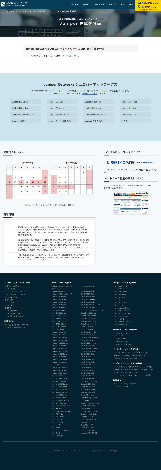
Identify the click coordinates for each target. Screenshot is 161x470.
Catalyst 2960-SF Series (60, 340)
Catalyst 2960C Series (59, 337)
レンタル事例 (9, 302)
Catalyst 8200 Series (88, 286)
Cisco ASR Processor (59, 381)
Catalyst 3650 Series (88, 354)
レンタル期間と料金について (15, 291)
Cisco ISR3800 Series (88, 318)
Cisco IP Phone (86, 408)
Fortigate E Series (120, 336)
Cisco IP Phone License (89, 411)
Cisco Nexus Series (58, 310)
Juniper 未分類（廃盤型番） (60, 120)
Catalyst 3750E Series (88, 359)
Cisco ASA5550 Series (88, 392)
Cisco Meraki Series (88, 406)
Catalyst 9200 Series (88, 294)
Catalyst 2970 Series (59, 346)
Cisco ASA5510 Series (59, 389)
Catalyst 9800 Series (88, 307)
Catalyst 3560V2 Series (89, 348)
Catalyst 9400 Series (88, 296)
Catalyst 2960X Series (88, 340)
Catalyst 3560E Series (59, 351)
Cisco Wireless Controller (90, 403)
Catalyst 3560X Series (59, 348)
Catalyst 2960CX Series (60, 343)
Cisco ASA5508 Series (88, 386)
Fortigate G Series (120, 341)
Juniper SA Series (56, 108)
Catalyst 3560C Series (88, 351)
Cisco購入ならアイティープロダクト (17, 325)
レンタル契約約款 (11, 311)
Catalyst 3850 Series (88, 362)
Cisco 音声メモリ (57, 414)
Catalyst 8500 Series (88, 291)
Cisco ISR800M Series (59, 324)
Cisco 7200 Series (87, 326)
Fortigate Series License (122, 344)
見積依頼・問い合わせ (12, 286)
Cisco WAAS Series (87, 417)
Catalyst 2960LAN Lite (88, 332)
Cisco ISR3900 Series (59, 321)
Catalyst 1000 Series (59, 302)
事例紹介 (112, 4)
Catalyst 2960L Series (88, 343)
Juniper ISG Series (20, 101)
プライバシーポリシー (12, 313)
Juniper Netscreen (93, 108)
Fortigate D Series (120, 333)
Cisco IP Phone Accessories (61, 411)
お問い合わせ (66, 56)
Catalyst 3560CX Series (60, 354)
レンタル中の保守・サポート (15, 294)
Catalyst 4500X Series (88, 367)
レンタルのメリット (12, 297)
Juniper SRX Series (93, 101)
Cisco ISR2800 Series (88, 316)
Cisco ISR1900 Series (59, 316)
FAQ (122, 4)
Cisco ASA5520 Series (88, 389)
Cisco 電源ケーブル (87, 425)
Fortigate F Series (120, 338)
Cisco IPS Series (57, 408)
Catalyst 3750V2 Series (60, 359)
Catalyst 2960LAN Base (60, 335)
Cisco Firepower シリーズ (60, 400)
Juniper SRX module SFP (23, 114)
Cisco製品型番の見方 (121, 386)
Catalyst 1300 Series (59, 305)
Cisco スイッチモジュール (60, 422)
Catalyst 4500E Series (88, 365)
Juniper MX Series (20, 108)
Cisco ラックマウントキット (61, 430)
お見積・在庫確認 (89, 93)
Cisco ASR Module (87, 378)
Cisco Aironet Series (59, 403)
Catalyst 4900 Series (59, 370)
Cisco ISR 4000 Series (88, 321)
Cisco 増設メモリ (57, 427)
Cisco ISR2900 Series (59, 318)
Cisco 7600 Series (87, 329)
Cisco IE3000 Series (58, 365)
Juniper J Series (129, 108)
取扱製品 (86, 4)
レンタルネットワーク (67, 451)
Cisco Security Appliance (90, 397)
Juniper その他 (18, 120)
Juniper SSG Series (56, 101)
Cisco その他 (56, 433)
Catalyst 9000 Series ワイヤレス (92, 305)
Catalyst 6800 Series (88, 373)
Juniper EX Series (129, 101)
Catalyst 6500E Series (88, 370)
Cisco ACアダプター (88, 427)
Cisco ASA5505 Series (88, 384)
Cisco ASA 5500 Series (89, 381)
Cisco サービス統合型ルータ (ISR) (92, 310)
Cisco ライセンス (57, 419)
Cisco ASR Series (58, 376)
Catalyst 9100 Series (59, 307)
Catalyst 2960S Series (88, 335)
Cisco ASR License (87, 395)
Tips (131, 4)
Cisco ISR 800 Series (59, 313)
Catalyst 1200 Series (88, 302)
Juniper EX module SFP (58, 114)
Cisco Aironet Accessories (61, 406)
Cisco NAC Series (58, 417)
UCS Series (85, 400)
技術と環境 (99, 4)
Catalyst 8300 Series (59, 291)
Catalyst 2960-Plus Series (90, 337)
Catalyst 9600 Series (88, 299)
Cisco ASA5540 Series (59, 392)
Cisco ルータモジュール (89, 419)
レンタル (74, 4)
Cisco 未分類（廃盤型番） (90, 433)
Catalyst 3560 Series (88, 346)
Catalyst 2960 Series (59, 332)
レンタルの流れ (10, 289)
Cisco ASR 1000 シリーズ (89, 376)
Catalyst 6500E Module (59, 373)
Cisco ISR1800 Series (88, 313)
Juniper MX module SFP (95, 114)
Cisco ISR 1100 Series (88, 324)
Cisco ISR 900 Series (59, 326)
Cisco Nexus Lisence (59, 397)
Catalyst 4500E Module (59, 367)
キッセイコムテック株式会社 (15, 328)
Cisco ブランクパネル (88, 430)
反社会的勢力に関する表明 (14, 316)
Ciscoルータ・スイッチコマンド (125, 384)
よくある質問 (9, 305)
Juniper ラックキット (131, 114)
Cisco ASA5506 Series (59, 386)
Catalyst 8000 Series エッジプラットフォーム (65, 287)
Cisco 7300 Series (58, 329)
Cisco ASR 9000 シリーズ (60, 378)
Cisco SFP (84, 422)
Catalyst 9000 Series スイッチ (62, 294)
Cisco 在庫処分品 (57, 436)
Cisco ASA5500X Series (60, 384)
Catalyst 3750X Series (88, 356)
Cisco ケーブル (57, 425)
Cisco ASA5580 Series (59, 395)
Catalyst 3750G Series (59, 362)
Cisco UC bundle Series (89, 414)
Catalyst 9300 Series (59, 296)
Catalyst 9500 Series (59, 299)
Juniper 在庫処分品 (93, 120)
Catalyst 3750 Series (59, 356)
